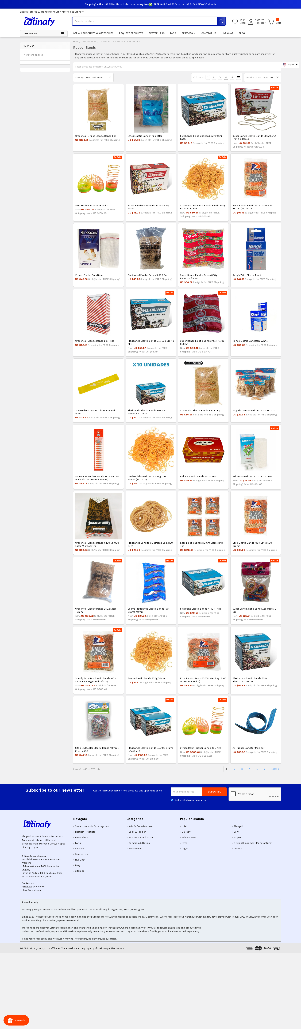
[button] (44, 824)
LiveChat (27, 886)
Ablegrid (238, 826)
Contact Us (208, 33)
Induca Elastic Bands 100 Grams (198, 476)
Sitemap (79, 870)
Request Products (131, 33)
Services (187, 33)
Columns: (198, 77)
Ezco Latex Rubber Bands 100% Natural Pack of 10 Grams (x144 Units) (97, 478)
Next (274, 768)
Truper (237, 837)
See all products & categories (93, 33)
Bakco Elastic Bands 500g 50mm (146, 678)
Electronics (135, 848)
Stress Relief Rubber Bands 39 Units (200, 747)
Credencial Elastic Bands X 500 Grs (148, 275)
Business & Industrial (141, 837)
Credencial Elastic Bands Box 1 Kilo (94, 340)
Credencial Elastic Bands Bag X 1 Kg (200, 410)
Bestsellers (157, 33)
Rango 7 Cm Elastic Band (247, 275)
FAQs (173, 33)
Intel (184, 826)
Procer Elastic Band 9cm (89, 275)
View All (238, 848)
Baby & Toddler (137, 831)
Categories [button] (30, 33)
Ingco (185, 848)
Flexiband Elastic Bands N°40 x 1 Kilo (200, 608)
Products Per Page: (257, 77)
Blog (242, 33)
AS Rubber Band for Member (248, 747)
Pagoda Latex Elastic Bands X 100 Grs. (254, 410)
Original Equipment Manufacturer (253, 843)
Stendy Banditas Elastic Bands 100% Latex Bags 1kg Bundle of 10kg (95, 680)
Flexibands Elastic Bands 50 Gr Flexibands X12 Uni (250, 680)
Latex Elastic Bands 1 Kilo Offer (145, 135)
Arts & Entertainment (141, 826)
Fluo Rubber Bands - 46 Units (91, 205)
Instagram (114, 927)
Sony (236, 831)
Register (260, 22)
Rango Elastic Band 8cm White (250, 340)
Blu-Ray (186, 831)
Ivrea (184, 843)
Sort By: (79, 77)
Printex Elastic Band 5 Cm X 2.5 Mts (253, 476)
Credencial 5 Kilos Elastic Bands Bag (95, 135)
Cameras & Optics (139, 843)
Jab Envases (189, 837)
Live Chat (227, 33)
